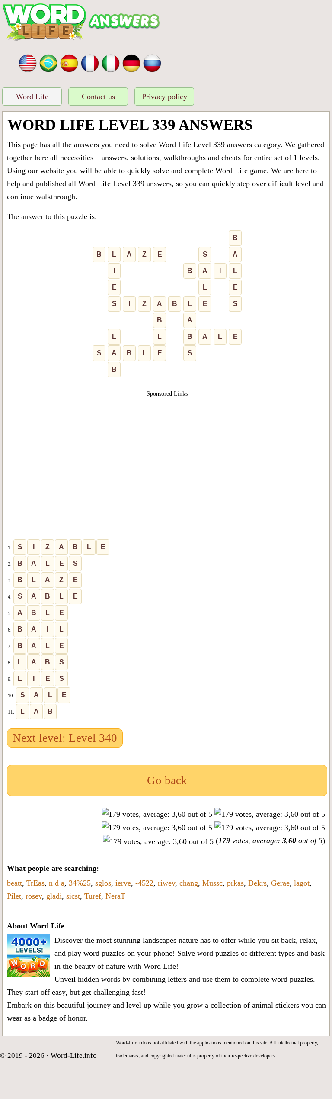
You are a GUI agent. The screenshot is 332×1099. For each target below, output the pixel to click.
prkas (235, 883)
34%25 (80, 883)
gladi (54, 896)
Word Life (32, 96)
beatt (14, 883)
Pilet (14, 896)
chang (188, 883)
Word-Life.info (74, 1055)
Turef (92, 896)
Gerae (280, 883)
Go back (167, 780)
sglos (103, 883)
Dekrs (257, 883)
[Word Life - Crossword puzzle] (27, 62)
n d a (56, 883)
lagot (302, 883)
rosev (34, 896)
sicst (73, 896)
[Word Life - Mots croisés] (90, 62)
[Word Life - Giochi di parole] (110, 62)
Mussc (212, 883)
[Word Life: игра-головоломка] (152, 62)
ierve (123, 883)
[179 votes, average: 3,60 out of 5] (157, 814)
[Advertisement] (167, 459)
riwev (166, 883)
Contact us (98, 96)
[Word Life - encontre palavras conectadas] (48, 62)
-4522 (144, 883)
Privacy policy (164, 96)
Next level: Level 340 (65, 738)
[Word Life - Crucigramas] (69, 62)
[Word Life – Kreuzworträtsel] (131, 62)
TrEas (35, 883)
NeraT (115, 896)
